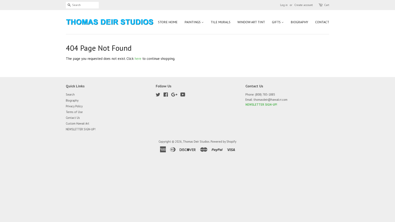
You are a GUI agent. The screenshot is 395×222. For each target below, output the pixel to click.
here (138, 58)
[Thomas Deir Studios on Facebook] (165, 95)
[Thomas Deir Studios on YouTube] (182, 95)
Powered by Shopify (223, 141)
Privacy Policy (74, 106)
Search (70, 94)
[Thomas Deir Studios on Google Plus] (174, 95)
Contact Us (73, 118)
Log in (284, 5)
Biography (299, 22)
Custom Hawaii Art (77, 123)
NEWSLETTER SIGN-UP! (80, 129)
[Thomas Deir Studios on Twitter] (158, 95)
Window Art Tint (251, 22)
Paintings (193, 22)
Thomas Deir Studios (196, 141)
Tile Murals (220, 22)
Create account (303, 5)
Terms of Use (74, 112)
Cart (326, 5)
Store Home (168, 22)
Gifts (276, 22)
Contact (322, 22)
